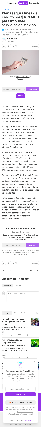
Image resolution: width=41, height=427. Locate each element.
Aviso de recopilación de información (23, 252)
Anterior (8, 271)
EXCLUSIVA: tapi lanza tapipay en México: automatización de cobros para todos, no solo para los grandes (14, 343)
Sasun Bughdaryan (23, 77)
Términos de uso (20, 410)
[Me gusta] (4, 46)
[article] (20, 327)
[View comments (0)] (9, 46)
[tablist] (12, 286)
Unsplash (20, 79)
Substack (11, 424)
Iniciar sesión (34, 3)
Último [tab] (16, 313)
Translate (6, 9)
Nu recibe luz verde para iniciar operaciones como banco (13, 321)
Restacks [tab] (17, 286)
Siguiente (32, 271)
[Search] (37, 313)
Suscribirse (23, 3)
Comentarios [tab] (7, 286)
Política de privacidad (28, 407)
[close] (34, 361)
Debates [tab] (24, 313)
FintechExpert (12, 39)
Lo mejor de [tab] (7, 313)
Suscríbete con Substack (22, 402)
